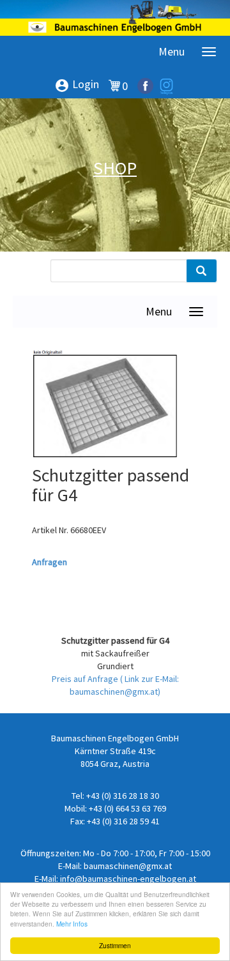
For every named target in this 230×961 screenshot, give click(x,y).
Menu (171, 51)
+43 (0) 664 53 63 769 (127, 808)
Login (76, 85)
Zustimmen (115, 945)
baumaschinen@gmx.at (128, 866)
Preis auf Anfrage (86, 679)
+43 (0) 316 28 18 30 (122, 795)
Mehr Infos (72, 923)
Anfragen (49, 562)
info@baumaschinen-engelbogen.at (128, 878)
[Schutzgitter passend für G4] (105, 405)
